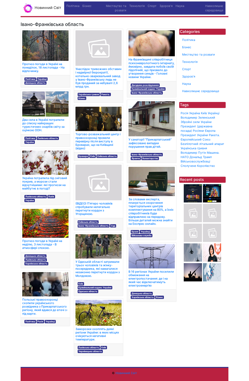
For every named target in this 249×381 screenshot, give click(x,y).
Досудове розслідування (145, 85)
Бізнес (81, 98)
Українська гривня (88, 94)
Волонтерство (150, 158)
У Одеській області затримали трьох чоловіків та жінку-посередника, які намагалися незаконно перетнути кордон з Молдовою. (97, 269)
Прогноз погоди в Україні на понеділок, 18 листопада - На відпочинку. (43, 67)
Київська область (107, 156)
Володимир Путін (193, 152)
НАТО (185, 157)
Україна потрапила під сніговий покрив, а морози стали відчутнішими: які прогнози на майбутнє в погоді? (44, 183)
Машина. (213, 152)
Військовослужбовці (195, 161)
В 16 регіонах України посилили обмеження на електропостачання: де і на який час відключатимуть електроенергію (151, 278)
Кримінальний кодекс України (94, 287)
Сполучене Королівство (198, 166)
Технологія (190, 62)
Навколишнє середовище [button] (214, 8)
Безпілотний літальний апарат (202, 144)
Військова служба (141, 235)
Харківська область (36, 263)
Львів (51, 196)
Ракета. (105, 94)
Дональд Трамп (201, 157)
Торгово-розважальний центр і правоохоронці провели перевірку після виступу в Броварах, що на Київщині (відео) (97, 141)
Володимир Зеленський (198, 117)
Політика (30, 79)
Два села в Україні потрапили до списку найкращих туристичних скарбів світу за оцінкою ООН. (43, 125)
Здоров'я (188, 76)
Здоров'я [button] (166, 6)
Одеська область (87, 291)
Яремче (136, 158)
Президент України (194, 135)
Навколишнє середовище (200, 91)
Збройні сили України (196, 122)
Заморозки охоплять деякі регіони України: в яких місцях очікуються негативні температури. (97, 334)
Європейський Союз (195, 139)
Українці (42, 79)
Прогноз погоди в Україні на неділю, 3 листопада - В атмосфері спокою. (42, 244)
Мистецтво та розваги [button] (116, 8)
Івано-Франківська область (93, 225)
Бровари (83, 156)
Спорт (186, 69)
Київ (92, 156)
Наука (186, 84)
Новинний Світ (47, 7)
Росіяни (198, 130)
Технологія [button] (137, 6)
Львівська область (47, 138)
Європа (210, 130)
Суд (113, 225)
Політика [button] (72, 6)
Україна (29, 142)
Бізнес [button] (87, 6)
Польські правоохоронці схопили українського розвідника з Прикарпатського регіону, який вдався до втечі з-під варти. (45, 306)
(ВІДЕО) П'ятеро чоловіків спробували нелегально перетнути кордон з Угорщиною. (93, 209)
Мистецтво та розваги (198, 54)
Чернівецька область (90, 351)
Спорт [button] (152, 6)
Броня (135, 231)
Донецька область (35, 82)
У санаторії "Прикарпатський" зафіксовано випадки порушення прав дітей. (150, 143)
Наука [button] (180, 6)
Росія (40, 321)
